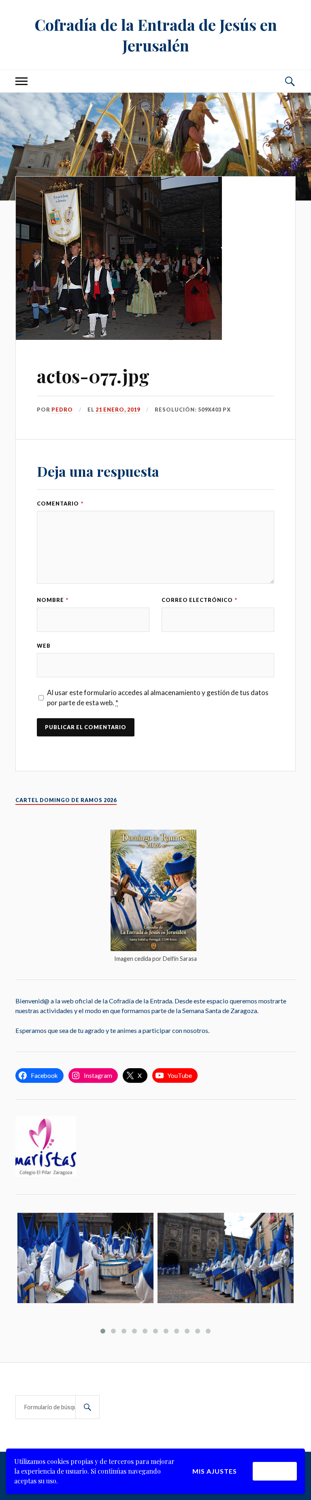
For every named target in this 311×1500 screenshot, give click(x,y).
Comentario (60, 503)
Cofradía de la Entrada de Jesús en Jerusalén (155, 34)
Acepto (274, 1471)
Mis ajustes (214, 1471)
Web (44, 645)
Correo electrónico (199, 600)
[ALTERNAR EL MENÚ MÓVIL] (21, 81)
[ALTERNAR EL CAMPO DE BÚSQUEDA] (289, 81)
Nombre (52, 600)
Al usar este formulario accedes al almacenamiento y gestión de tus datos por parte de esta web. (157, 697)
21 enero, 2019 (118, 409)
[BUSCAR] (87, 1407)
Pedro (62, 409)
